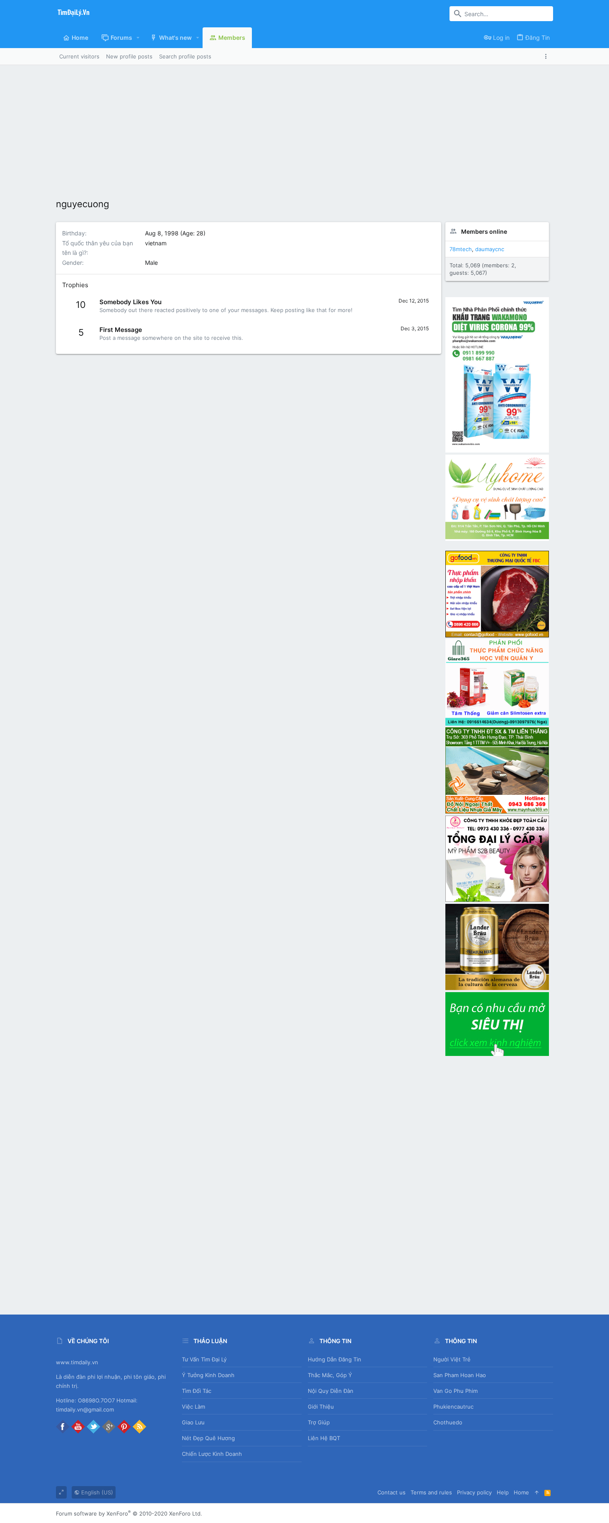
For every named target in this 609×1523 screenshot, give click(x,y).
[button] (138, 37)
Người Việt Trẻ (452, 1359)
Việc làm (193, 1406)
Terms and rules (431, 1492)
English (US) (96, 1492)
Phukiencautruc (453, 1406)
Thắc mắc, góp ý (330, 1375)
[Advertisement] (304, 127)
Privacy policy (474, 1492)
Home (521, 1492)
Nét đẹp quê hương (208, 1438)
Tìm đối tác (196, 1390)
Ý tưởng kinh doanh (208, 1375)
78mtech (461, 249)
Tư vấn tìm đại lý (204, 1359)
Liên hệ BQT (324, 1438)
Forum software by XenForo (129, 1513)
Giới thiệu (321, 1406)
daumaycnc (489, 249)
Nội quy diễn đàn (330, 1390)
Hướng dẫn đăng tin (334, 1359)
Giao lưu (193, 1422)
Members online (484, 231)
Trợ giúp (319, 1422)
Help (503, 1492)
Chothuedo (447, 1422)
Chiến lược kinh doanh (212, 1453)
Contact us (391, 1492)
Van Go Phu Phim (455, 1390)
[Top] (537, 1492)
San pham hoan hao (459, 1375)
